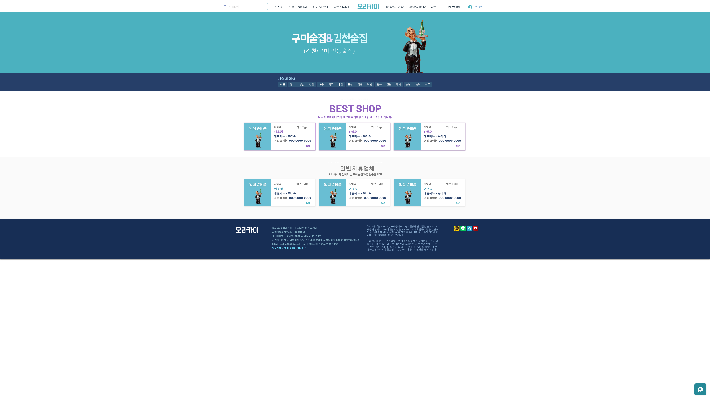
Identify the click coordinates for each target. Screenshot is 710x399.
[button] (282, 84)
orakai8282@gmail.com (292, 244)
